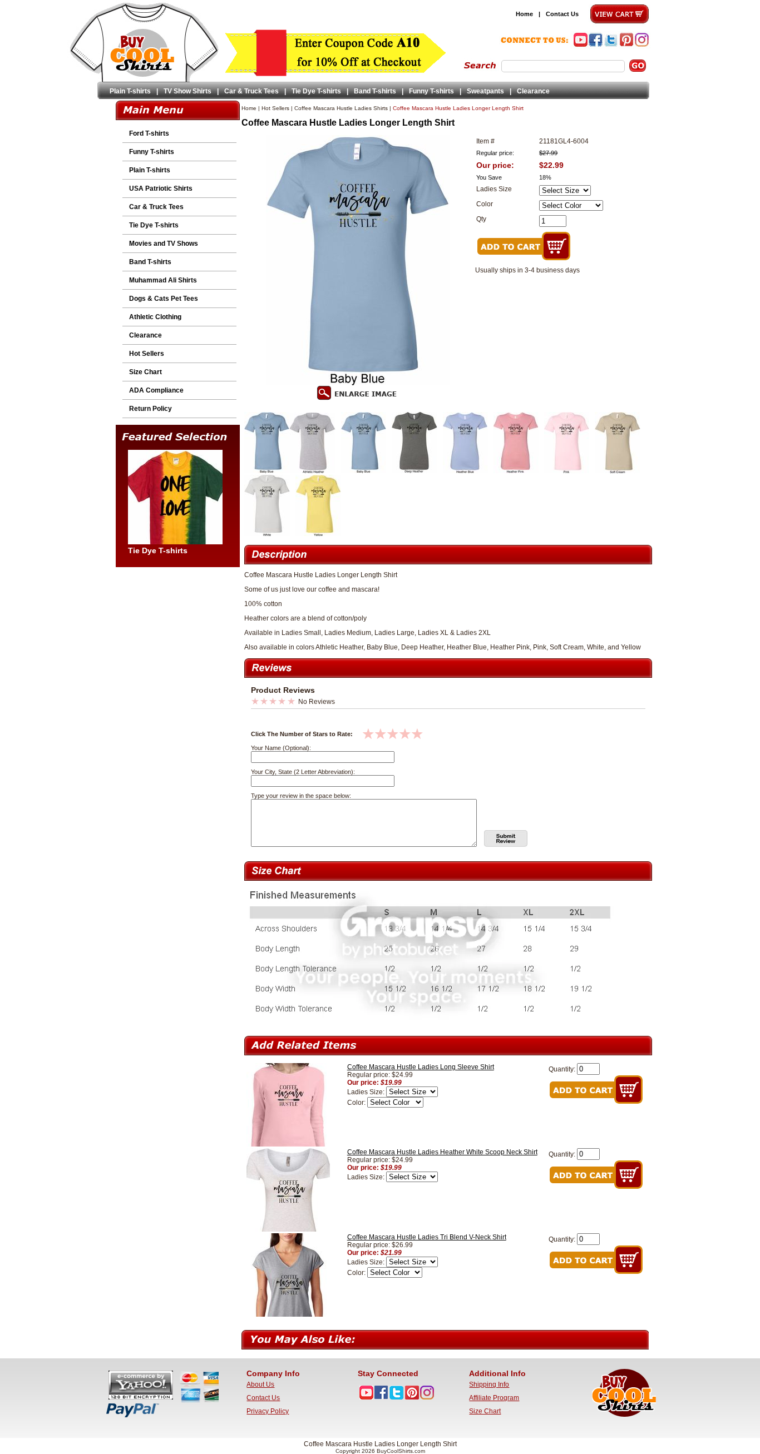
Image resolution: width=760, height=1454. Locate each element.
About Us (260, 1384)
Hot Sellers (146, 354)
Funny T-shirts (431, 91)
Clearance (533, 91)
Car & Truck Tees (251, 91)
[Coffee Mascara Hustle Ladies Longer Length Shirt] (266, 471)
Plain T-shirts (130, 91)
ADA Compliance (156, 390)
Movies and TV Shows (163, 243)
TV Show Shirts (187, 91)
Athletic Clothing (155, 317)
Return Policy (150, 409)
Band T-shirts (375, 91)
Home (524, 14)
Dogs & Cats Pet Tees (163, 298)
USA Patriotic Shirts (161, 188)
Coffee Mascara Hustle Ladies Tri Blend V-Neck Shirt (426, 1237)
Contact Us (562, 14)
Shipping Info (489, 1384)
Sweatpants (485, 91)
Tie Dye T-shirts (316, 91)
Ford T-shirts (149, 133)
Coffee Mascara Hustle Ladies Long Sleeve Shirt (420, 1067)
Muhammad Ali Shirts (163, 280)
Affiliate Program (494, 1398)
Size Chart (145, 372)
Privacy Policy (267, 1411)
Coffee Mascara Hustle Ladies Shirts (341, 108)
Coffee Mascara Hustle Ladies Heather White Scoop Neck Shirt (442, 1152)
